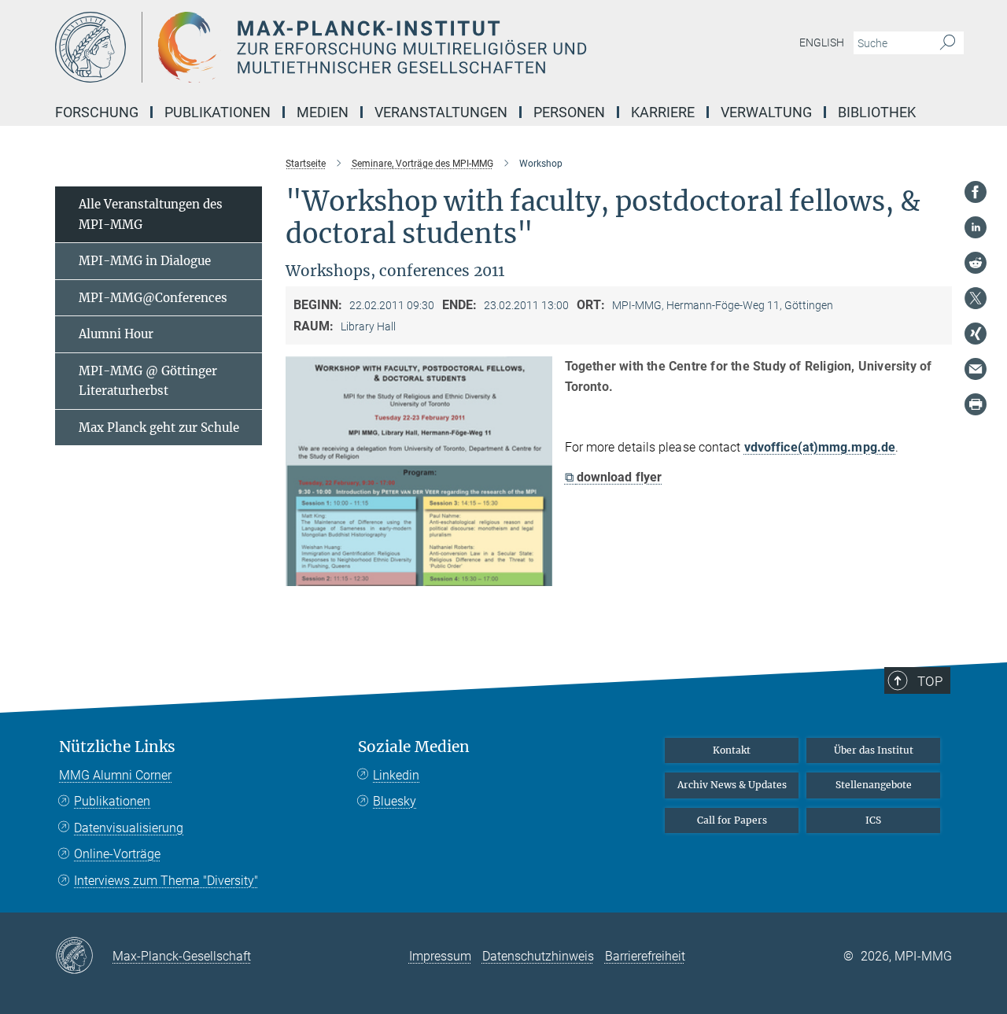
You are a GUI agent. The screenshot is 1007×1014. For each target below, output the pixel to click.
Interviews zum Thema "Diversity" (166, 880)
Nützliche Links (117, 747)
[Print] (975, 404)
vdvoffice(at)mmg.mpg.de (819, 447)
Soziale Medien (414, 747)
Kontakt (732, 750)
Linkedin (396, 775)
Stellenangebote (873, 785)
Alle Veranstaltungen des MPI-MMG (151, 214)
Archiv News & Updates (732, 785)
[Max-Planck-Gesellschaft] (84, 956)
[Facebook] (975, 192)
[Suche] (947, 43)
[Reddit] (975, 263)
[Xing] (975, 333)
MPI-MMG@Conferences (153, 297)
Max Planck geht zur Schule (159, 427)
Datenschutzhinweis (538, 956)
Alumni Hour (116, 333)
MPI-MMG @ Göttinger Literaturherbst (148, 381)
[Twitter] (975, 298)
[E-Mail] (975, 369)
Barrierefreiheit (645, 956)
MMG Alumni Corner (115, 775)
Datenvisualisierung (128, 827)
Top (929, 681)
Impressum (440, 956)
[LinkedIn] (975, 227)
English (821, 42)
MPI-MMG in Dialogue (145, 260)
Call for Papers (732, 820)
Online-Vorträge (117, 853)
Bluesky (394, 801)
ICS (873, 820)
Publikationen (112, 801)
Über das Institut (873, 750)
